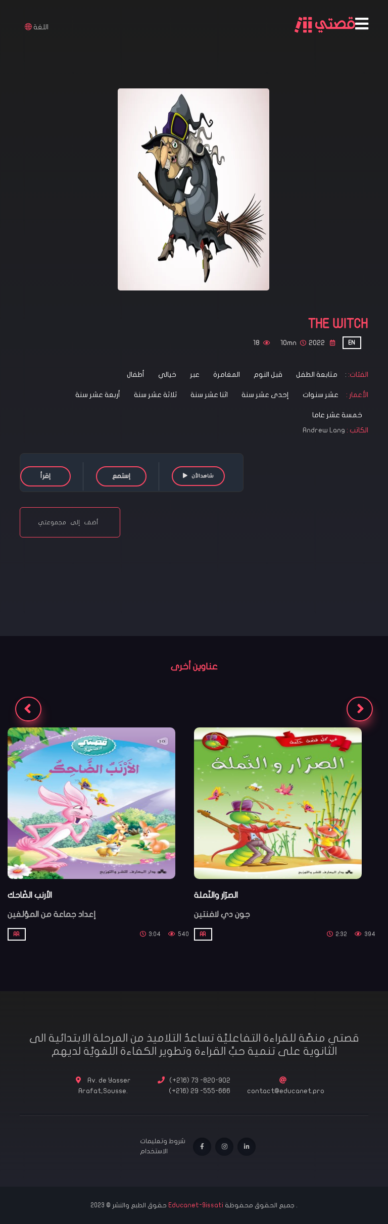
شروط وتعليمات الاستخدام (162, 1146)
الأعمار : (356, 395)
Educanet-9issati (196, 1205)
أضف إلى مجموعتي (70, 522)
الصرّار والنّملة (216, 895)
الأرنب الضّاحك (30, 895)
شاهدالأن (202, 475)
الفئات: (357, 374)
